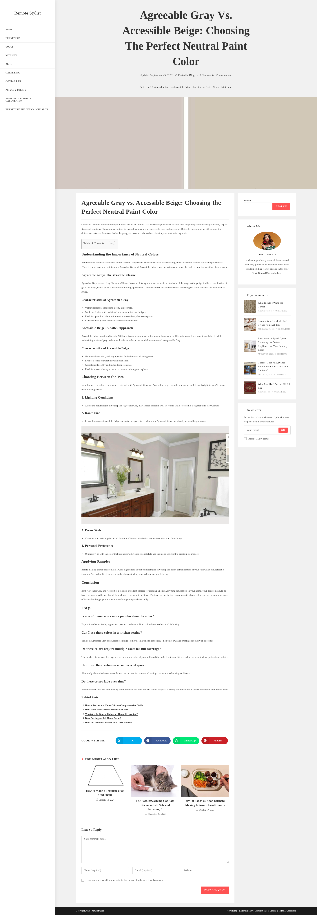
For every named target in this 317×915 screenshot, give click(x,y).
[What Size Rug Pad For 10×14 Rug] (250, 387)
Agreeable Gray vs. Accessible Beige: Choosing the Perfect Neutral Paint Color (193, 87)
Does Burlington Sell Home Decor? (103, 718)
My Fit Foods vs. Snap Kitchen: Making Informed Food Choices (205, 802)
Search (247, 200)
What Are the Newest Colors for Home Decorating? (111, 714)
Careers (273, 910)
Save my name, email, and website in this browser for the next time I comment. (125, 880)
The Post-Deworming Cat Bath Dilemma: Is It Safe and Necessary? (155, 805)
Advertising (232, 910)
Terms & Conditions (287, 910)
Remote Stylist (27, 13)
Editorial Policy (246, 910)
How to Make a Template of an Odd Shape (105, 792)
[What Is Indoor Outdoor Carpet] (250, 306)
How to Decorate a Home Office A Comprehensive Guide (114, 705)
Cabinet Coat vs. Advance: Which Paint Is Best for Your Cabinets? (273, 366)
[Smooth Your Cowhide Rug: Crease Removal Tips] (250, 324)
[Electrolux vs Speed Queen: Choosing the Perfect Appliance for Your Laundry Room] (250, 346)
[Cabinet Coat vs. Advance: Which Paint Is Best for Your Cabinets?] (250, 368)
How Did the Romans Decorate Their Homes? (108, 722)
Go (283, 430)
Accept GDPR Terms (258, 438)
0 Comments (207, 75)
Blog (192, 75)
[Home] (141, 87)
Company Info (261, 910)
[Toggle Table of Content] (110, 244)
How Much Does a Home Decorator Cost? (106, 709)
